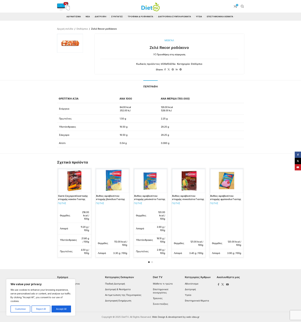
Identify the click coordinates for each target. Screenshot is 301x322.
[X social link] (169, 69)
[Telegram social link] (181, 69)
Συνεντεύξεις (160, 303)
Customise (20, 309)
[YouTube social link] (227, 284)
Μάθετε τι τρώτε (163, 283)
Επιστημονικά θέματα (197, 300)
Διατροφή (190, 289)
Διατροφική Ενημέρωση (118, 300)
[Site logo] (150, 6)
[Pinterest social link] (173, 69)
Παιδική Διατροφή (115, 283)
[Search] (242, 6)
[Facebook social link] (165, 69)
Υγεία (188, 294)
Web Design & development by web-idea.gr (175, 316)
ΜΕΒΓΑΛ (169, 40)
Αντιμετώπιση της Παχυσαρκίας (123, 294)
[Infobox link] (63, 6)
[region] (40, 297)
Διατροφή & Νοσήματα (118, 289)
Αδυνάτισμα (191, 283)
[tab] (150, 85)
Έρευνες (158, 298)
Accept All (61, 309)
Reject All (41, 309)
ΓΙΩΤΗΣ (62, 203)
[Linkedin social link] (177, 69)
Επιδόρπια (82, 28)
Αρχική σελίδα (65, 28)
